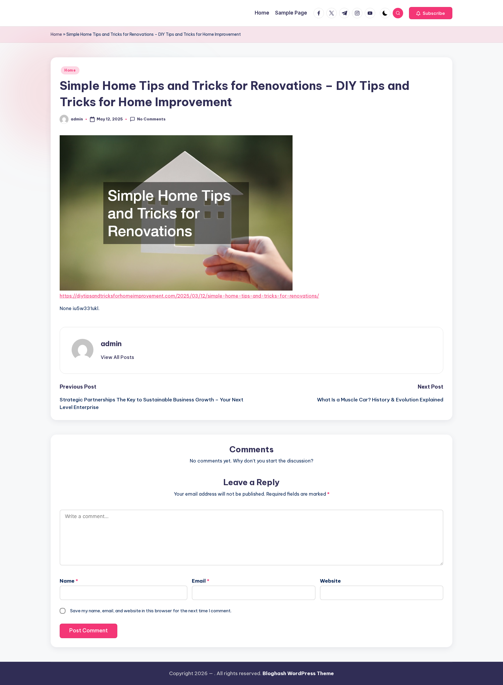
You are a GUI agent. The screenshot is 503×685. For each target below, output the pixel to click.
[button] (430, 13)
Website (330, 581)
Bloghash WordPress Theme (298, 673)
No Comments (151, 119)
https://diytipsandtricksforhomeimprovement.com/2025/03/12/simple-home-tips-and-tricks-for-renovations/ (189, 296)
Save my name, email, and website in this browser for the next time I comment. (150, 610)
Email (200, 581)
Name (69, 581)
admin (111, 343)
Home (56, 34)
